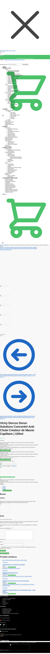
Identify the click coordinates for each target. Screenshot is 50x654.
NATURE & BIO (6, 612)
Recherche (25, 64)
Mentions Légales (7, 599)
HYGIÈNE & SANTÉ (7, 609)
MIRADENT (5, 574)
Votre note (2, 528)
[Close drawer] (0, 53)
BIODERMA (5, 592)
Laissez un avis (5, 640)
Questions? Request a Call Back (7, 477)
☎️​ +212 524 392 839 (5, 620)
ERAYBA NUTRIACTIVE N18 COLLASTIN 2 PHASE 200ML (16, 580)
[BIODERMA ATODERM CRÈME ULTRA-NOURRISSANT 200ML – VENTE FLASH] (20, 585)
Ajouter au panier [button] (12, 567)
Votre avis (2, 539)
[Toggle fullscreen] (3, 334)
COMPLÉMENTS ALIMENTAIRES (11, 613)
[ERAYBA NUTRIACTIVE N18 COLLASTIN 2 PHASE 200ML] (17, 576)
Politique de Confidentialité (9, 598)
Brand (4, 487)
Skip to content (12, 50)
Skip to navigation (4, 50)
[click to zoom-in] (19, 266)
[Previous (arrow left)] (0, 335)
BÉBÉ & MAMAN (7, 611)
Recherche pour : (4, 64)
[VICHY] (5, 475)
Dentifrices (6, 245)
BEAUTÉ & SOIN (7, 608)
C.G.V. (4, 600)
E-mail (2, 544)
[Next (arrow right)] (1, 335)
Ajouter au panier (5, 450)
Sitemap (4, 604)
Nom (1, 541)
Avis (4, 489)
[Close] (0, 478)
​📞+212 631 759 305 (5, 617)
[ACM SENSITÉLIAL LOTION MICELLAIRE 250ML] (15, 560)
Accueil (1, 245)
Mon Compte (6, 603)
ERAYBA (5, 582)
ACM (4, 565)
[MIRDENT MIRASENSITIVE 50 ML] (11, 568)
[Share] (1, 334)
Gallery (4, 486)
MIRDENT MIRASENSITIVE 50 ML (10, 572)
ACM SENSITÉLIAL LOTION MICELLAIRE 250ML (14, 564)
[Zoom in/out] (4, 334)
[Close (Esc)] (0, 334)
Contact (4, 601)
